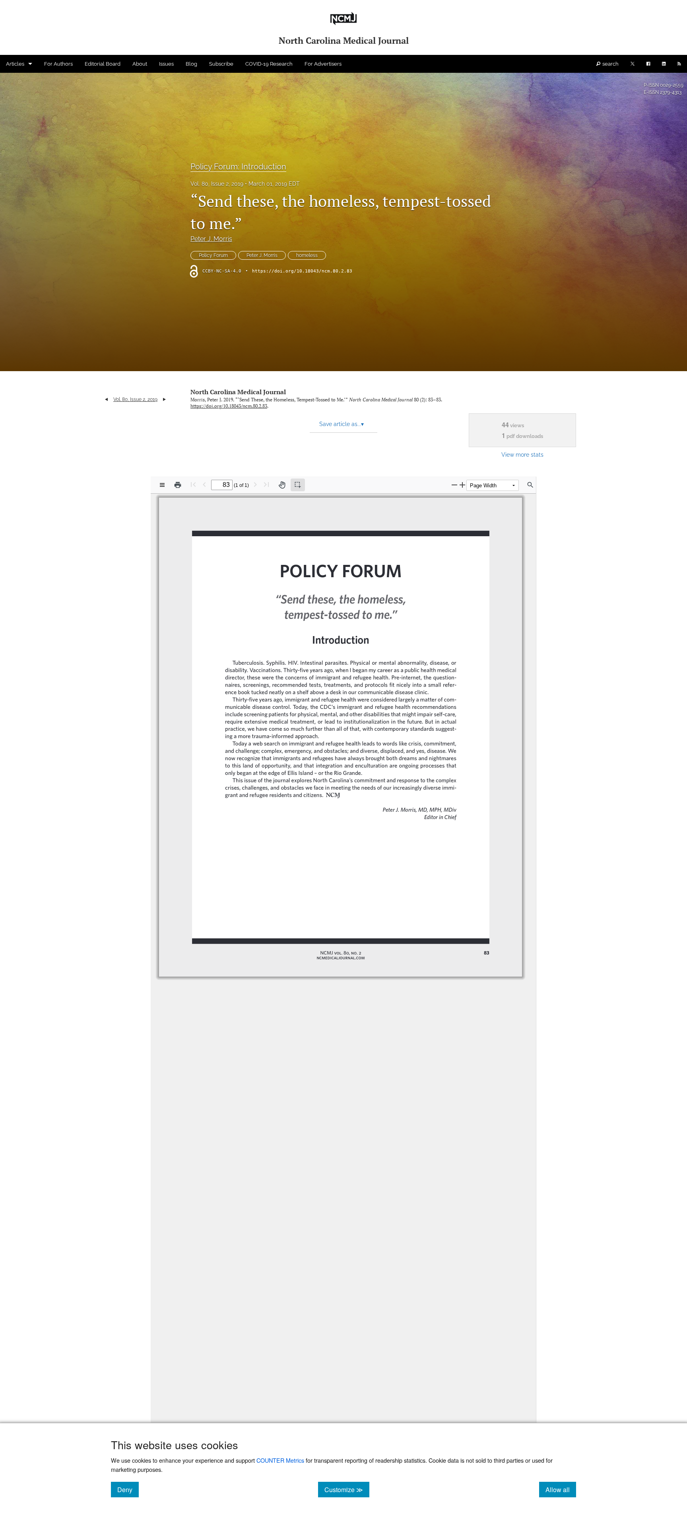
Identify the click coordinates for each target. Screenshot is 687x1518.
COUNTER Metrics (280, 1460)
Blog (191, 64)
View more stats (522, 454)
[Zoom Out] (454, 485)
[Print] (178, 485)
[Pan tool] (282, 485)
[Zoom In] (462, 485)
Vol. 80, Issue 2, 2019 (216, 184)
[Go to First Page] (193, 484)
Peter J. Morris (211, 239)
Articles (15, 64)
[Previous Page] (204, 484)
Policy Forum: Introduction (238, 166)
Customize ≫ (346, 1489)
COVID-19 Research (269, 64)
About (139, 64)
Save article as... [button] (341, 424)
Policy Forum (213, 255)
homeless (307, 255)
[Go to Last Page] (266, 484)
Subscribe (221, 64)
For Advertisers (323, 64)
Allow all (560, 1489)
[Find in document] (530, 485)
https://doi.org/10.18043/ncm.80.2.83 (302, 271)
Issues (166, 64)
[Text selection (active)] (298, 485)
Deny (128, 1489)
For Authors (58, 64)
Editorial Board (102, 64)
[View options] (162, 485)
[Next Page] (255, 484)
